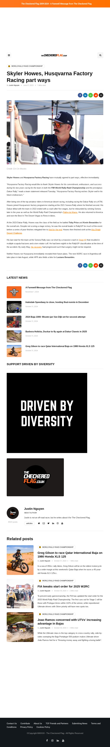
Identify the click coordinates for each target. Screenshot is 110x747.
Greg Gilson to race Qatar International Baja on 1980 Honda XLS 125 (59, 346)
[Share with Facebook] (80, 95)
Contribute (25, 723)
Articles (29, 523)
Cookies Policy (43, 727)
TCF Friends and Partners (57, 723)
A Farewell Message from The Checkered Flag (48, 287)
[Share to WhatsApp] (90, 95)
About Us (38, 723)
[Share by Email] (101, 95)
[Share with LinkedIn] (85, 95)
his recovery (36, 247)
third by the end (55, 229)
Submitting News (79, 723)
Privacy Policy (26, 727)
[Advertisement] (55, 27)
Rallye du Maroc (70, 212)
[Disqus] (55, 680)
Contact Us (12, 723)
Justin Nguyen (14, 85)
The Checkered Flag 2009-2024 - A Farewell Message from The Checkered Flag (56, 4)
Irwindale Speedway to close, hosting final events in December (57, 302)
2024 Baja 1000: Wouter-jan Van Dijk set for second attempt (55, 317)
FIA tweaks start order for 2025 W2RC (63, 586)
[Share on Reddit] (96, 95)
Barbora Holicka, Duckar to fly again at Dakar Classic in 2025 (56, 331)
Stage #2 (82, 240)
